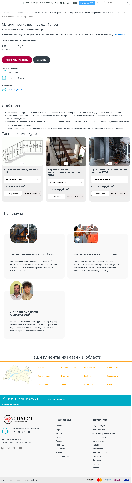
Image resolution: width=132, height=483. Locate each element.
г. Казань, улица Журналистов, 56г (42, 3)
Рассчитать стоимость (17, 60)
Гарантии (96, 464)
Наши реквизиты (99, 452)
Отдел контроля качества (103, 433)
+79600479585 (120, 34)
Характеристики (14, 179)
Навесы (59, 437)
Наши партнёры (99, 429)
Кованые (60, 452)
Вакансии (96, 445)
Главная (5, 12)
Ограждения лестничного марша (46, 12)
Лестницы (60, 445)
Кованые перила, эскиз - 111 (21, 171)
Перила (20, 12)
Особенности (12, 106)
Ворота (59, 429)
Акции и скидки (98, 426)
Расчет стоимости (32, 193)
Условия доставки (16, 89)
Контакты (96, 456)
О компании (97, 448)
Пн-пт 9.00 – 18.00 (70, 3)
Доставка (96, 460)
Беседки (59, 426)
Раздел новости (99, 437)
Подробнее (13, 193)
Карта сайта (31, 480)
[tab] (12, 106)
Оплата (95, 468)
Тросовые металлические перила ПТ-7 (109, 171)
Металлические (62, 456)
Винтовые (60, 448)
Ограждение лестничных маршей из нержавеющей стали (94, 12)
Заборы (59, 433)
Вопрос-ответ (98, 441)
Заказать (41, 60)
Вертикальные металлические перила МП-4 (64, 172)
